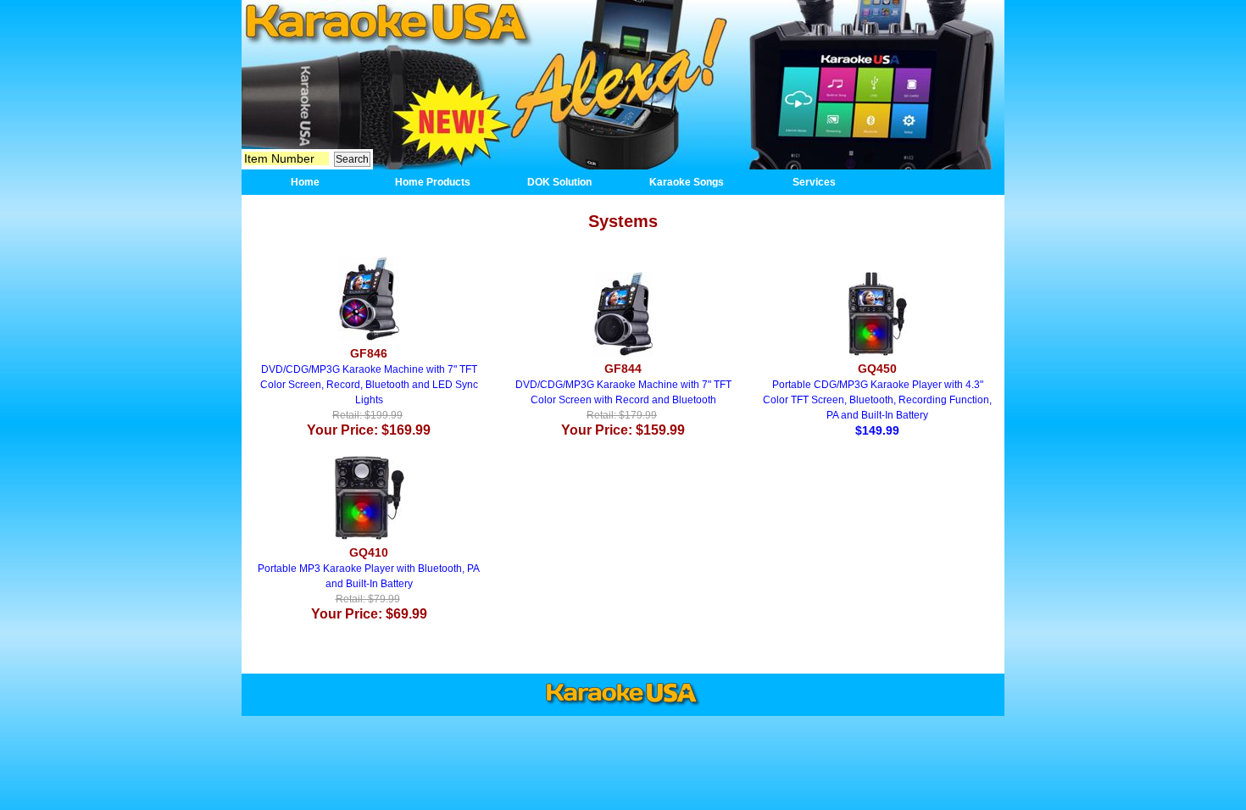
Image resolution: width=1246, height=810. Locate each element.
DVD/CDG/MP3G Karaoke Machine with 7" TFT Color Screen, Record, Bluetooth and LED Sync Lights (369, 392)
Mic (341, 101)
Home (386, 23)
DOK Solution (559, 182)
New (453, 115)
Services (814, 182)
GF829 (862, 83)
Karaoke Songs (686, 182)
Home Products (432, 182)
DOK (620, 84)
